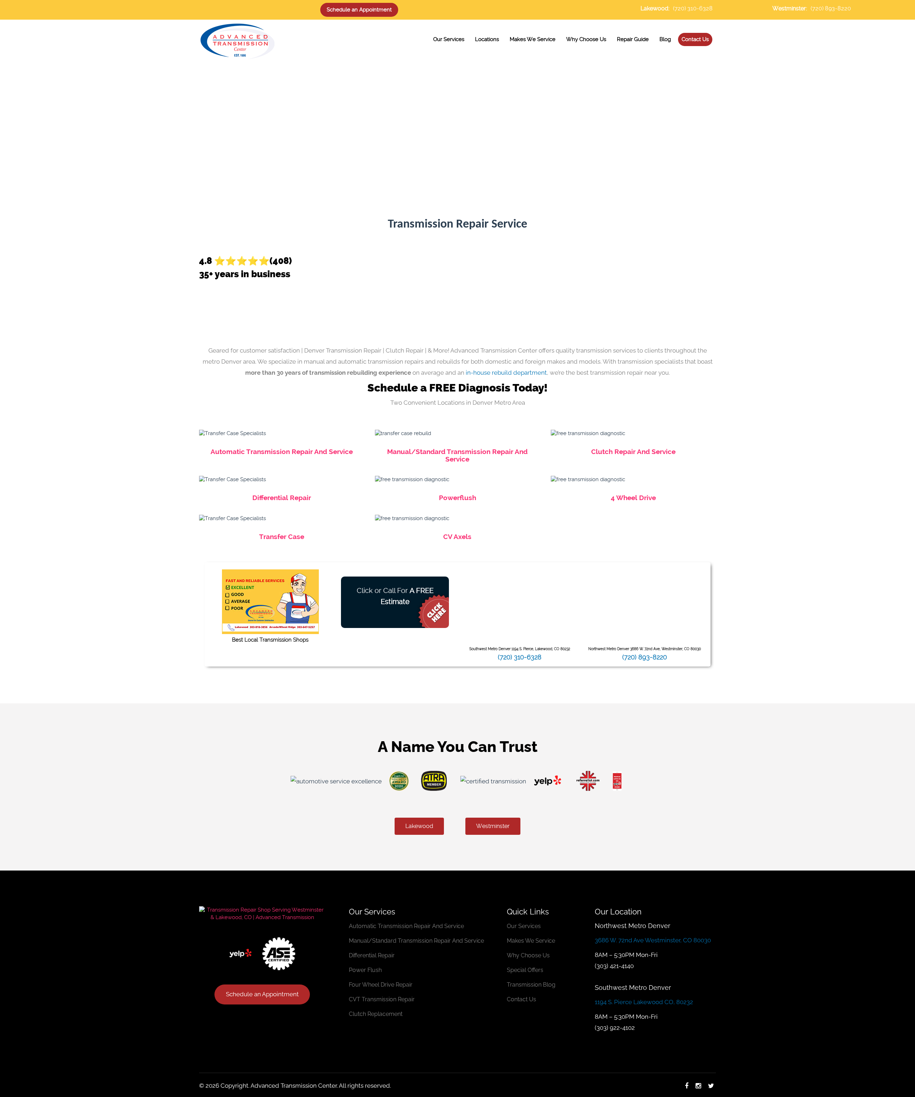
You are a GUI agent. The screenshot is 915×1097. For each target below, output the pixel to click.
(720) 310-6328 (693, 8)
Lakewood (419, 826)
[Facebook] (686, 1085)
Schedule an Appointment (359, 9)
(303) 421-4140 (614, 965)
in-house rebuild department (506, 372)
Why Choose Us (528, 955)
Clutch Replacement (375, 1014)
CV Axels (457, 536)
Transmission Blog (531, 984)
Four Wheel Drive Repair (380, 984)
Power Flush (365, 970)
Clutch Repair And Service (633, 451)
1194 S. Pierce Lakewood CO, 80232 (644, 1002)
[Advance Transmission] (237, 40)
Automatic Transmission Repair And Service (282, 451)
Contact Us (521, 999)
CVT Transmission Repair (382, 999)
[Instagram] (698, 1085)
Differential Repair (281, 498)
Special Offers (525, 970)
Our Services (524, 926)
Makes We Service (531, 940)
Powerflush (457, 498)
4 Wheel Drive (633, 498)
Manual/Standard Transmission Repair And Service (457, 455)
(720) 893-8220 (831, 8)
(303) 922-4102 (615, 1027)
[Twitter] (711, 1085)
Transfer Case (281, 536)
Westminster (493, 826)
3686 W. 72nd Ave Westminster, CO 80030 (653, 940)
